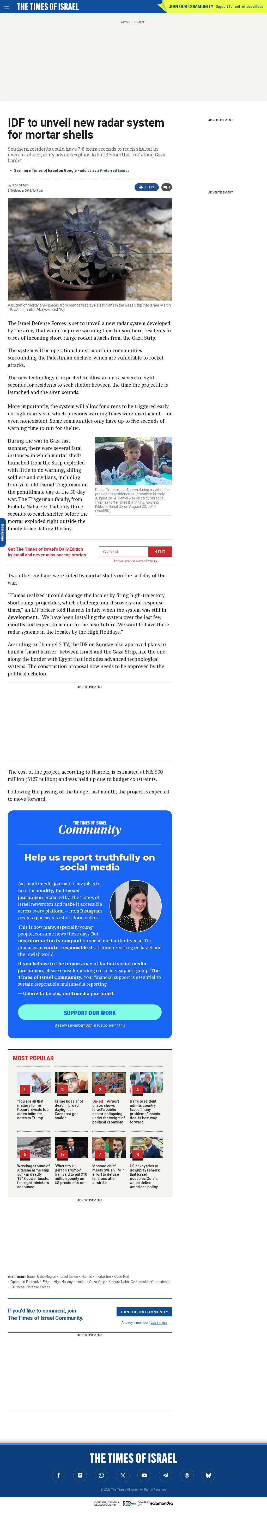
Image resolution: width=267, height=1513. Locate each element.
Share (149, 187)
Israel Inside (68, 1277)
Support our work (90, 1012)
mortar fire (103, 1277)
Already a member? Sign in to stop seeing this (90, 1025)
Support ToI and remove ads (239, 6)
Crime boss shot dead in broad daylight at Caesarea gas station (69, 1109)
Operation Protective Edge (30, 1282)
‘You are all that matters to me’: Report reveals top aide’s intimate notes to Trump (32, 1109)
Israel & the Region (41, 1277)
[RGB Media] (130, 1503)
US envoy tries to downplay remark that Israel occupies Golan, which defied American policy (145, 1176)
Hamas (86, 1277)
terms (153, 560)
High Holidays (64, 1282)
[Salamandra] (161, 1503)
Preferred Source (115, 171)
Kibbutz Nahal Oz (121, 1282)
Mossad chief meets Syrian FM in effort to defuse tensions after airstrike (108, 1174)
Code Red (121, 1277)
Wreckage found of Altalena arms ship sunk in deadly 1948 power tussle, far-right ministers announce (33, 1176)
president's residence (154, 1282)
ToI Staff (20, 185)
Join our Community (191, 6)
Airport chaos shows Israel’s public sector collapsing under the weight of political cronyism (108, 1111)
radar (82, 1282)
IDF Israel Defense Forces (30, 1287)
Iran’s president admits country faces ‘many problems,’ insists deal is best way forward (145, 1111)
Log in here (159, 1322)
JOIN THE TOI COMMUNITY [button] (144, 1311)
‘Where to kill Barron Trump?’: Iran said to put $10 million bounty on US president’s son (71, 1174)
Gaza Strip (97, 1282)
